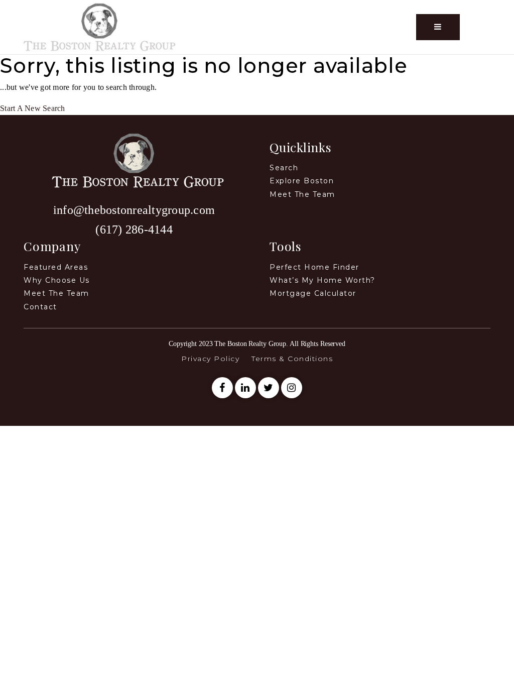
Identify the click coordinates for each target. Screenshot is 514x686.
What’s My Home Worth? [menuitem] (322, 280)
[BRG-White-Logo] (99, 26)
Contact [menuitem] (40, 306)
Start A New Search (32, 108)
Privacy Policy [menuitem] (210, 358)
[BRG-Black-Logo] (134, 159)
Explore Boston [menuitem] (302, 180)
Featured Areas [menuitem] (56, 267)
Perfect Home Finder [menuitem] (314, 267)
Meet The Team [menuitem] (56, 293)
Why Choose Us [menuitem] (57, 280)
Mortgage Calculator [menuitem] (313, 293)
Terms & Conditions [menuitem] (292, 358)
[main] (257, 85)
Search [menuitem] (284, 167)
